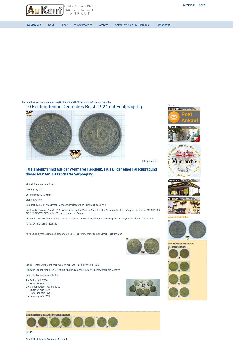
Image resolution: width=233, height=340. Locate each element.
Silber (64, 25)
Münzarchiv (51, 102)
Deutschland (66, 102)
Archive (103, 25)
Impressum (189, 5)
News (202, 5)
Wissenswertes (83, 25)
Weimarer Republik (101, 102)
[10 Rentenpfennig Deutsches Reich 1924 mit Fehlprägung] (75, 111)
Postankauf (163, 25)
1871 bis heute (82, 102)
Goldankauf (34, 25)
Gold (51, 25)
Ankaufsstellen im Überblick (132, 25)
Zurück (29, 332)
